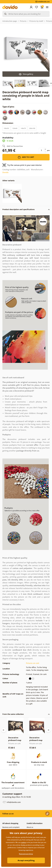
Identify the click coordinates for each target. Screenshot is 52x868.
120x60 (14, 128)
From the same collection (13, 714)
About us (30, 827)
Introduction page (9, 21)
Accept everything (26, 860)
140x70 (23, 128)
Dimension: (8, 123)
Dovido (5, 172)
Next (46, 50)
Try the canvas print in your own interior (24, 165)
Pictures (23, 21)
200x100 (32, 128)
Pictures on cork (32, 663)
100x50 (6, 128)
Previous (3, 730)
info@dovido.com (13, 802)
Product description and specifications (18, 209)
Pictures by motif (36, 21)
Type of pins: (8, 106)
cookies (23, 842)
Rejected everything (26, 854)
